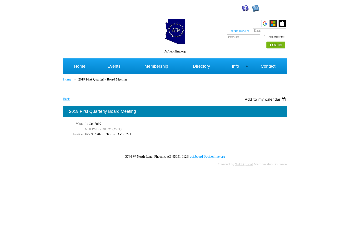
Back (66, 98)
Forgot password (240, 30)
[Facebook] (245, 8)
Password (233, 36)
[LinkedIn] (255, 8)
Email (257, 30)
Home (67, 79)
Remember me (277, 36)
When (79, 123)
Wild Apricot (244, 164)
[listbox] (266, 99)
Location (78, 134)
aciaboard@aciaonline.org (207, 156)
